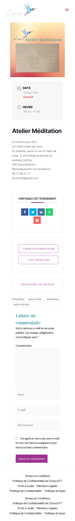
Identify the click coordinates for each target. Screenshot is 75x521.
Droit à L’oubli (25, 486)
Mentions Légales (47, 486)
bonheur (53, 299)
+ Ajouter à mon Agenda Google (38, 248)
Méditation (21, 304)
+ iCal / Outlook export (38, 259)
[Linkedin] (41, 212)
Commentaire (24, 345)
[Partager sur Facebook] (24, 212)
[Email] (37, 220)
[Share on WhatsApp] (49, 212)
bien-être (35, 299)
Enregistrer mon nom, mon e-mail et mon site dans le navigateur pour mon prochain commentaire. (37, 443)
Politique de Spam (54, 490)
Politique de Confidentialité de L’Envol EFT (37, 480)
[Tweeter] (33, 212)
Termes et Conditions (37, 476)
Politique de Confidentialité (26, 490)
